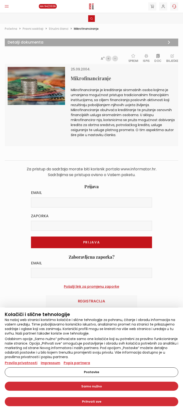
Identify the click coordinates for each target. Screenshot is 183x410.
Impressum (50, 363)
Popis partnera (77, 363)
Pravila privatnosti (21, 363)
